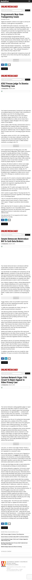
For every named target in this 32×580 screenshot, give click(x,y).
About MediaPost (10, 561)
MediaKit (17, 561)
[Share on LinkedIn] (6, 65)
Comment (4, 68)
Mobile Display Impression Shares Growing (11, 546)
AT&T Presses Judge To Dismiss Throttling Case (12, 534)
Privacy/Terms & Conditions (12, 564)
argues (16, 455)
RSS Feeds (9, 563)
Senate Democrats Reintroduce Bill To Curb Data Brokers (15, 536)
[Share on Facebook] (2, 65)
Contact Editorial (23, 561)
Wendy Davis (5, 88)
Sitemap (13, 563)
